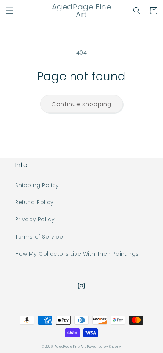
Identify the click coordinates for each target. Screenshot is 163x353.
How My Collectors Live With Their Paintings (77, 254)
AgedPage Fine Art (70, 346)
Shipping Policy (37, 185)
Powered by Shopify (104, 346)
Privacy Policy (35, 219)
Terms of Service (39, 237)
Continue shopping (81, 104)
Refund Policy (34, 202)
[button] (9, 10)
